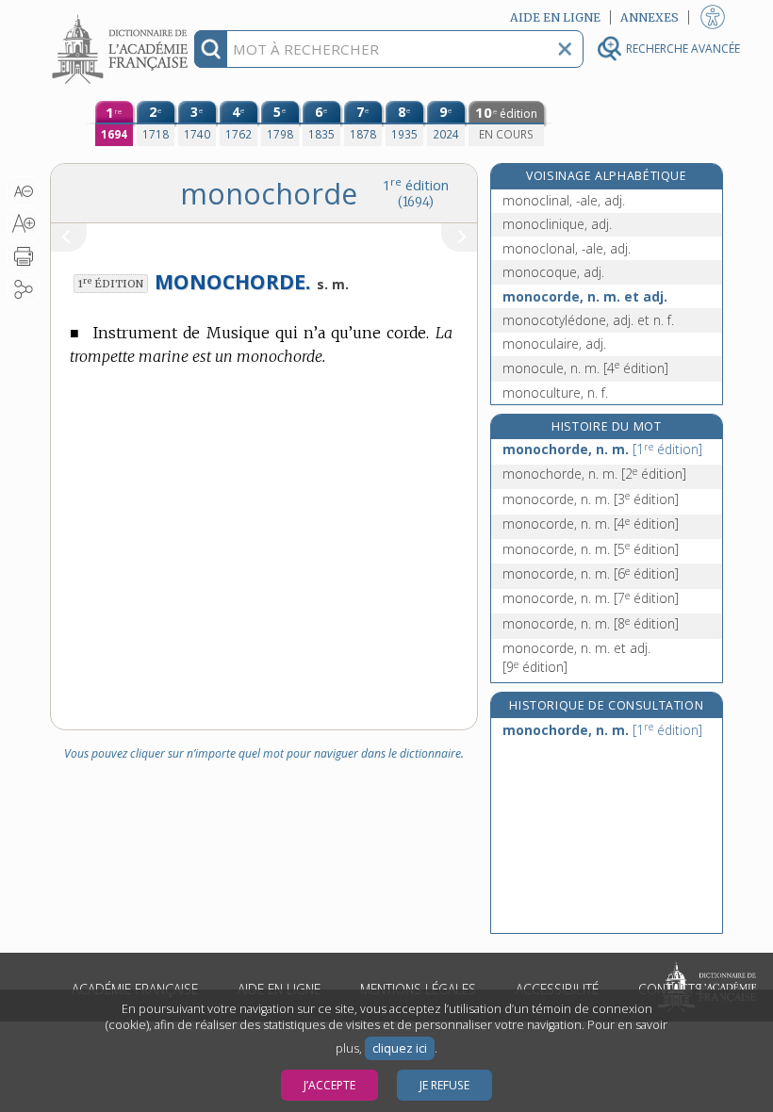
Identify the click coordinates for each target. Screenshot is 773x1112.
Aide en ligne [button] (555, 17)
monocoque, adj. (553, 272)
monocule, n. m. (585, 368)
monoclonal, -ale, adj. (566, 248)
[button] (23, 191)
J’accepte (329, 1085)
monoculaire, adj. (554, 343)
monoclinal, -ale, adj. (563, 200)
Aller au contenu (122, 16)
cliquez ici (399, 1048)
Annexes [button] (649, 17)
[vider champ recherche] (565, 49)
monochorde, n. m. (602, 449)
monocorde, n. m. (590, 499)
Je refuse (444, 1085)
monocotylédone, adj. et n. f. (588, 320)
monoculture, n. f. (555, 392)
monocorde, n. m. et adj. (584, 296)
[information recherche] (210, 49)
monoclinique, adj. (557, 224)
